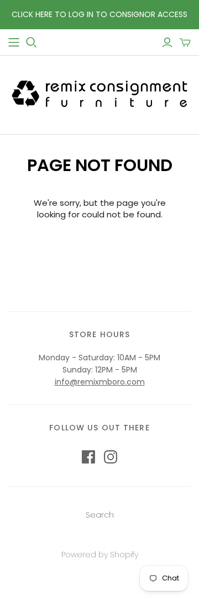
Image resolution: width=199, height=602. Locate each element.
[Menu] (13, 42)
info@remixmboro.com (100, 381)
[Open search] (31, 42)
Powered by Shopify (99, 554)
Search (100, 514)
